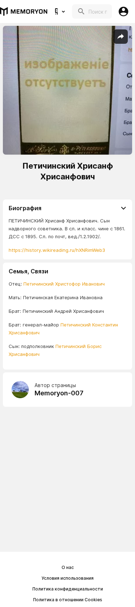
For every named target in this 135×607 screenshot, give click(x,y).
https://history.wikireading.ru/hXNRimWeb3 (57, 250)
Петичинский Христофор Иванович (64, 284)
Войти (123, 11)
